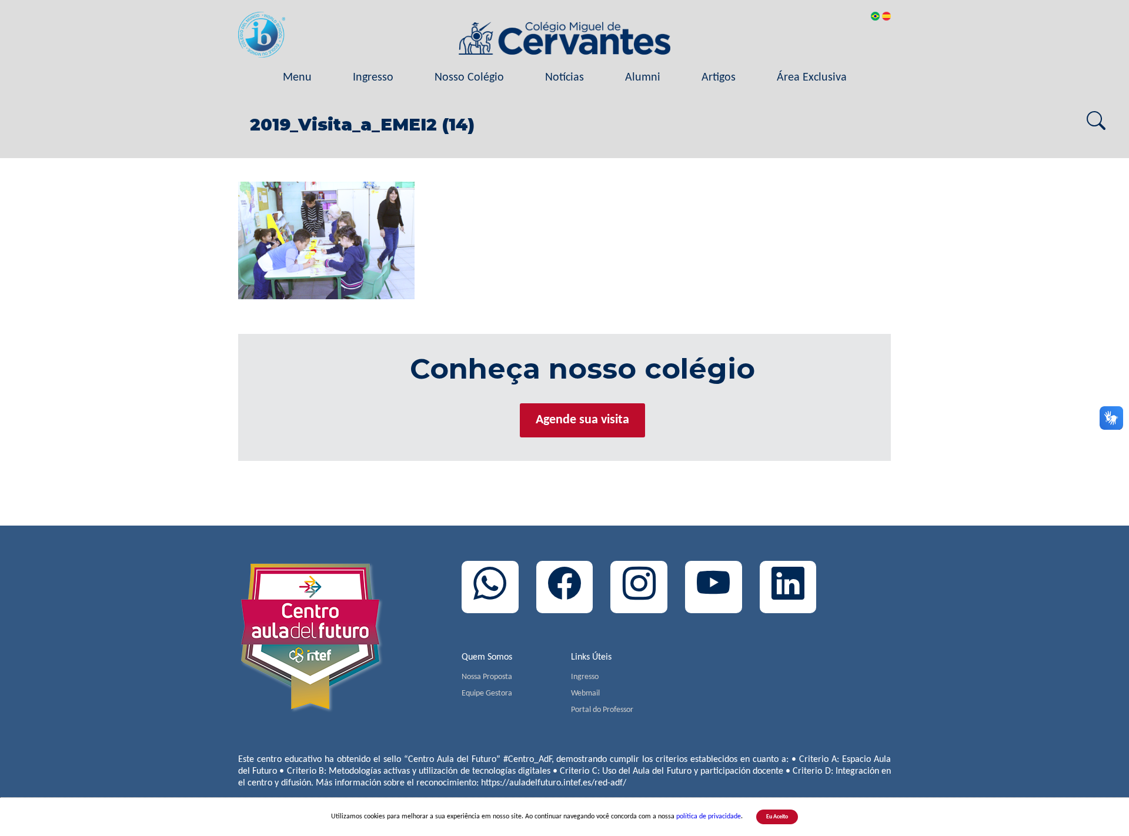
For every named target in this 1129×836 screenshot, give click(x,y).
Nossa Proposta (487, 677)
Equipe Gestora (487, 693)
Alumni (642, 77)
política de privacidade (708, 816)
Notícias (564, 77)
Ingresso (373, 77)
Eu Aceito (777, 817)
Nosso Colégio (469, 77)
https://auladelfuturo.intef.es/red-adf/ (553, 783)
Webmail (585, 693)
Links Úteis (591, 657)
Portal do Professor (602, 709)
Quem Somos (487, 657)
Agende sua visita (582, 420)
